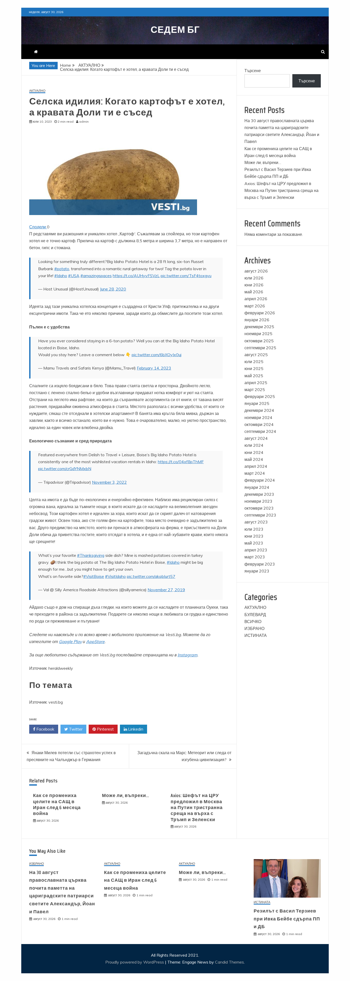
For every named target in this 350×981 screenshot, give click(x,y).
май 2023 (253, 543)
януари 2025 (256, 403)
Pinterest (105, 729)
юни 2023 (253, 536)
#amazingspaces (96, 275)
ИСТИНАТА (255, 635)
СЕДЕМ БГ (175, 29)
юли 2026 (253, 277)
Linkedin (135, 729)
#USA (73, 275)
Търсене (252, 70)
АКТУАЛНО (37, 91)
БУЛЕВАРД (255, 614)
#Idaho (60, 275)
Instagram (187, 654)
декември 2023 (259, 494)
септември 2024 (260, 431)
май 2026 (253, 291)
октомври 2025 (259, 340)
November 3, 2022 (109, 482)
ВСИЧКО (252, 621)
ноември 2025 (258, 333)
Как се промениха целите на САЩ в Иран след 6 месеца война (57, 804)
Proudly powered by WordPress (135, 962)
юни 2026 (253, 284)
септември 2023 (260, 515)
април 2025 (255, 382)
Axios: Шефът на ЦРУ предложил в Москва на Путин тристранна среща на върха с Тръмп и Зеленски (197, 807)
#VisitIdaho (115, 576)
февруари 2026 (259, 312)
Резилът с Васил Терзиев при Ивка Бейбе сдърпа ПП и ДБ (287, 918)
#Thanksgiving (90, 555)
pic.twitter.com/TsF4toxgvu (186, 275)
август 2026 (256, 271)
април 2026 (255, 298)
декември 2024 (259, 410)
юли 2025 (253, 361)
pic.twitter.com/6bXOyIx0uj (156, 354)
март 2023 (254, 556)
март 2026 (254, 305)
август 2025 (256, 354)
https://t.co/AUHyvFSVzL (136, 275)
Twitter (75, 729)
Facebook (44, 729)
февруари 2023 (259, 564)
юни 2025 (253, 368)
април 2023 (255, 549)
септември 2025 (260, 347)
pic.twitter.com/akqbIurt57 (151, 576)
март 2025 (254, 389)
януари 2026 (256, 319)
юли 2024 (253, 445)
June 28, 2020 (113, 289)
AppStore (95, 641)
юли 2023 (253, 529)
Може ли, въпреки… (125, 795)
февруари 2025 (259, 396)
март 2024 (254, 473)
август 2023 (256, 522)
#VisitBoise (93, 576)
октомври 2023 (259, 508)
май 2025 (253, 375)
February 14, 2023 (154, 368)
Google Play (70, 641)
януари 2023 (256, 571)
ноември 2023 (258, 501)
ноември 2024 (258, 417)
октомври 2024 (259, 424)
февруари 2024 (259, 480)
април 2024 (255, 466)
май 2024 (253, 459)
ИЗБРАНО (254, 628)
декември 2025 (259, 326)
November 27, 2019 (166, 589)
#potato (61, 268)
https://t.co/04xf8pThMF (181, 461)
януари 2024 (256, 487)
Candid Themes (229, 962)
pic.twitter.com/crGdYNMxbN (64, 468)
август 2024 (256, 438)
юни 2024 (253, 452)
